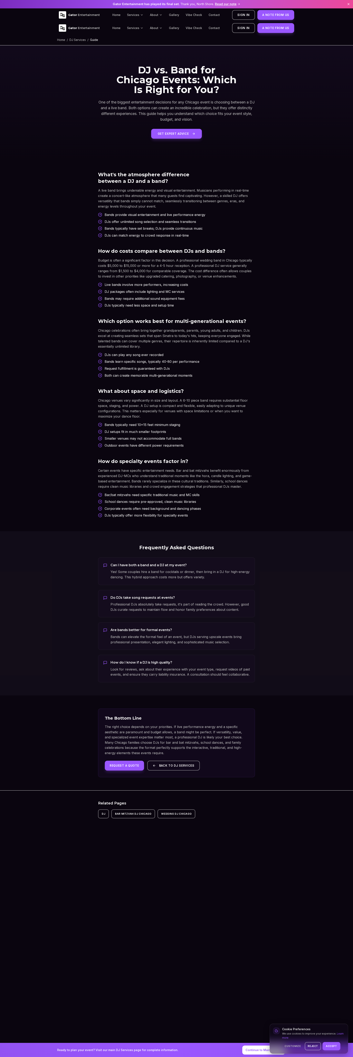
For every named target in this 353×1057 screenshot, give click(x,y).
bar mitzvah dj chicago (133, 813)
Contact (214, 15)
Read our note (226, 4)
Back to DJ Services (176, 765)
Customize (293, 1046)
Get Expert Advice (173, 133)
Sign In (243, 15)
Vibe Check (194, 15)
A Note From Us (275, 15)
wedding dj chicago (176, 813)
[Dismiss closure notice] (348, 4)
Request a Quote (124, 765)
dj (103, 813)
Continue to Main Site (261, 1050)
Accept (331, 1046)
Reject (313, 1046)
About (154, 15)
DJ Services (77, 40)
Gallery (174, 15)
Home (116, 15)
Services (133, 15)
